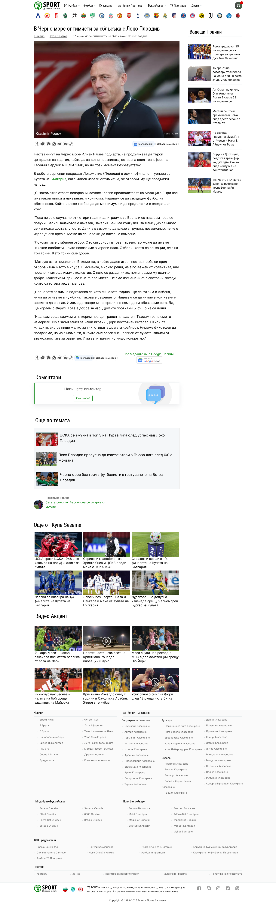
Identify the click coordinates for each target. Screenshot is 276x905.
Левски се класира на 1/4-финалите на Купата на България (55, 601)
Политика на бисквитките (226, 873)
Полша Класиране (217, 771)
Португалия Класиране (138, 778)
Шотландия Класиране (138, 766)
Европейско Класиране (179, 737)
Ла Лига (44, 748)
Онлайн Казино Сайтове (51, 852)
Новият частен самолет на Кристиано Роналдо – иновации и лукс (104, 657)
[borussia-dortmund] (201, 16)
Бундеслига (47, 760)
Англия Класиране (135, 731)
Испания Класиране (136, 743)
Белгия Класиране (176, 769)
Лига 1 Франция (93, 725)
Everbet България (184, 808)
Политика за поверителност (122, 873)
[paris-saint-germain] (183, 16)
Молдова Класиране (218, 760)
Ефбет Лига (47, 719)
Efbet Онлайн (48, 814)
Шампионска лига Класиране (182, 725)
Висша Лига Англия (51, 742)
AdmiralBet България (185, 814)
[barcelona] (156, 16)
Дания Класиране (216, 719)
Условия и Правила (175, 873)
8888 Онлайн (92, 814)
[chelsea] (102, 16)
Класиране (105, 5)
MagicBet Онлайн (139, 819)
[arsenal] (129, 16)
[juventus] (210, 16)
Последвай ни (145, 143)
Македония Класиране (220, 754)
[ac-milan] (238, 16)
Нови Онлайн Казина (101, 852)
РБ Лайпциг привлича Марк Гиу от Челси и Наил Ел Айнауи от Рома (226, 138)
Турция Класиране (135, 784)
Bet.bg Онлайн (93, 819)
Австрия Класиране (176, 763)
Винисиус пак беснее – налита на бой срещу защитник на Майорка (52, 698)
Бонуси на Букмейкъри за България (215, 846)
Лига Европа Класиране (179, 731)
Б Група (44, 725)
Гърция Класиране (176, 792)
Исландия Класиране (219, 725)
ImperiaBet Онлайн (184, 819)
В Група (44, 731)
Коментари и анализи (97, 760)
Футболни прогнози (153, 852)
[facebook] (199, 889)
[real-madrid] (165, 16)
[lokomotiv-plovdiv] (74, 16)
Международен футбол (98, 748)
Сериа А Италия (49, 754)
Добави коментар (167, 143)
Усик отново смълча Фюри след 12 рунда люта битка (152, 696)
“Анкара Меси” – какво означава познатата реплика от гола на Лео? (57, 657)
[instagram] (218, 889)
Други (195, 5)
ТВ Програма (178, 6)
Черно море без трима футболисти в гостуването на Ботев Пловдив (111, 477)
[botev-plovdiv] (83, 16)
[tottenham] (138, 16)
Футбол (88, 5)
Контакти (42, 873)
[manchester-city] (147, 16)
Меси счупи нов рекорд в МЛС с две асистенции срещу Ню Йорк (155, 657)
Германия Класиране (137, 737)
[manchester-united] (120, 16)
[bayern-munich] (192, 16)
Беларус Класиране (177, 775)
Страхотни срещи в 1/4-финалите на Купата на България (150, 563)
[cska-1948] (56, 16)
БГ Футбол (70, 5)
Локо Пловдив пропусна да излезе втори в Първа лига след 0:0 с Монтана (115, 458)
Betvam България (139, 808)
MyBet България (183, 831)
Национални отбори (52, 737)
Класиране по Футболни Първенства (215, 852)
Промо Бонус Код (47, 846)
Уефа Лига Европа (95, 737)
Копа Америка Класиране (180, 743)
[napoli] (229, 16)
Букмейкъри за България (156, 846)
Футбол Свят (92, 719)
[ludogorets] (65, 16)
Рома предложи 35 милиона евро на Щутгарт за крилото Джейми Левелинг (226, 52)
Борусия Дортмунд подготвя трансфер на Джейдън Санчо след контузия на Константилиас (226, 162)
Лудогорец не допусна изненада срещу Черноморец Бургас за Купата (155, 601)
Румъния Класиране (218, 777)
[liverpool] (111, 16)
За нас (76, 873)
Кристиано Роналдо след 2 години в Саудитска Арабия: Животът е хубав (105, 698)
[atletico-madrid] (174, 16)
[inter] (219, 16)
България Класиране (137, 725)
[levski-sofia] (38, 16)
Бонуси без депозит (101, 846)
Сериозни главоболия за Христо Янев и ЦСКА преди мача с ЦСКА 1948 (104, 563)
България (58, 179)
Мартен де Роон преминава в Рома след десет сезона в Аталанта (226, 117)
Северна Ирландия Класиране (224, 783)
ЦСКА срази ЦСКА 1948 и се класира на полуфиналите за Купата (57, 563)
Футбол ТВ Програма (49, 858)
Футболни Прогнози (130, 6)
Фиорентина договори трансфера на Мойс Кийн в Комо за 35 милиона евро (227, 74)
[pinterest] (237, 889)
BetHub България (139, 825)
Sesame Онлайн (93, 808)
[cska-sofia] (47, 16)
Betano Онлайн (49, 808)
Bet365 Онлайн (49, 825)
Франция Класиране (136, 755)
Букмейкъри (156, 5)
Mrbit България (138, 814)
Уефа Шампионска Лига (98, 731)
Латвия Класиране (217, 742)
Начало (39, 36)
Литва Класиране (216, 748)
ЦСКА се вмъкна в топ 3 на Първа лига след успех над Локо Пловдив (112, 438)
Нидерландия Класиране (139, 760)
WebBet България (184, 825)
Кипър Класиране (216, 737)
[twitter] (228, 889)
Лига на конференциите (98, 742)
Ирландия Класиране (219, 731)
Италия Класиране (135, 749)
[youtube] (209, 889)
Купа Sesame (58, 36)
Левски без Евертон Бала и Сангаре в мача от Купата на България (106, 601)
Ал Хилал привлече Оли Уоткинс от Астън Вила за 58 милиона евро (226, 95)
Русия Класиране (134, 772)
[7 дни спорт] (47, 5)
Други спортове (94, 754)
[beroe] (92, 16)
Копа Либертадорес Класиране (183, 749)
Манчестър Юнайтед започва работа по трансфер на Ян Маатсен (227, 185)
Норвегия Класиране (219, 766)
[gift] (238, 5)
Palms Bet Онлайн (50, 819)
